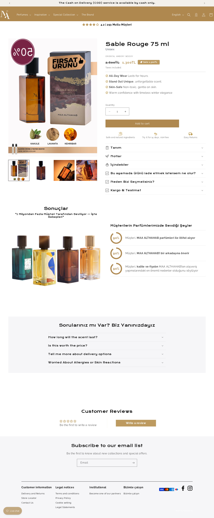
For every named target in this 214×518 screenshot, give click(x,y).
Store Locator (29, 498)
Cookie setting (63, 502)
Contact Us (27, 502)
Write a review (136, 423)
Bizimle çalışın (131, 493)
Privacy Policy (63, 498)
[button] (24, 15)
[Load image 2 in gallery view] (41, 170)
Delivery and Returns (33, 493)
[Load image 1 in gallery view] (18, 170)
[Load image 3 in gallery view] (64, 170)
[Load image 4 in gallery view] (86, 170)
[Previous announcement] (9, 3)
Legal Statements (65, 507)
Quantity (110, 105)
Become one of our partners (105, 493)
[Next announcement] (204, 3)
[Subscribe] (133, 463)
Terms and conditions (67, 493)
